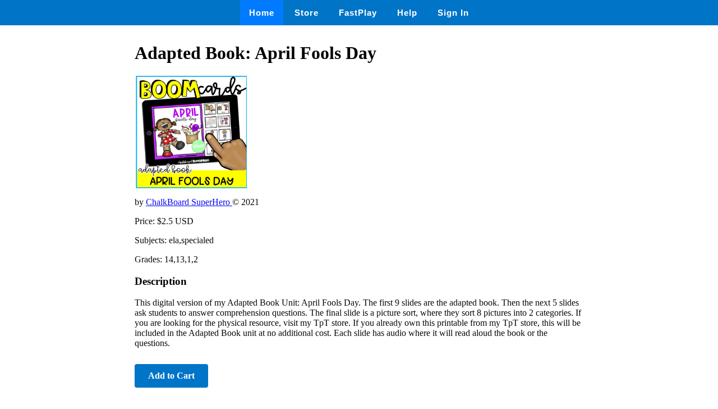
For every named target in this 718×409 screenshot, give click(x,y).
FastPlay (358, 12)
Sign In (453, 12)
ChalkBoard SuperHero (189, 202)
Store (306, 12)
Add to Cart (171, 375)
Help (407, 12)
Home (261, 12)
